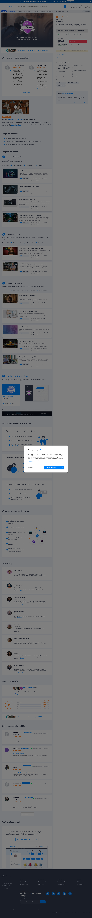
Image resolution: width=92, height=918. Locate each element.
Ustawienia (30, 467)
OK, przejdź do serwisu (50, 467)
